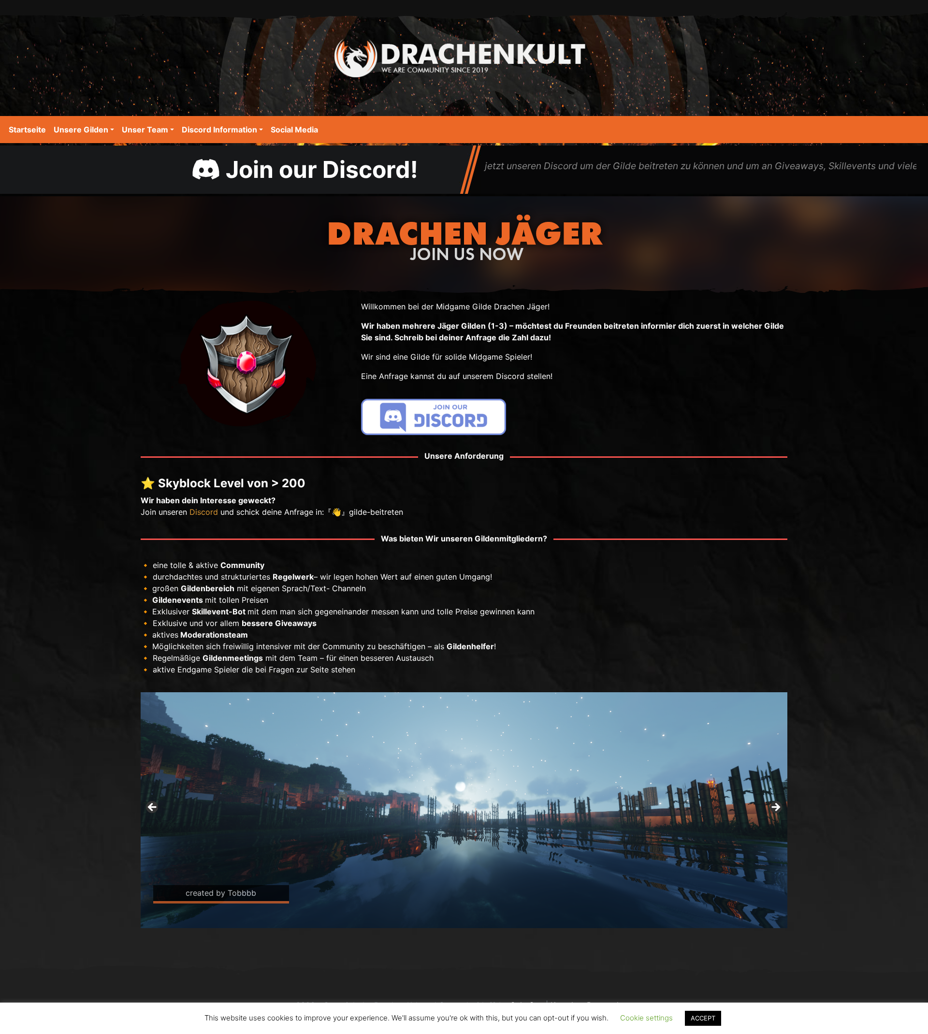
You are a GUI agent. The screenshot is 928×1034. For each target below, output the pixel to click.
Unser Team (145, 129)
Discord (203, 512)
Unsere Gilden (81, 129)
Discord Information (219, 129)
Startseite (27, 129)
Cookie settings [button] (646, 1017)
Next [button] (775, 808)
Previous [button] (152, 808)
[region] (464, 810)
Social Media (294, 129)
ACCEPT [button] (703, 1018)
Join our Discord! (319, 169)
